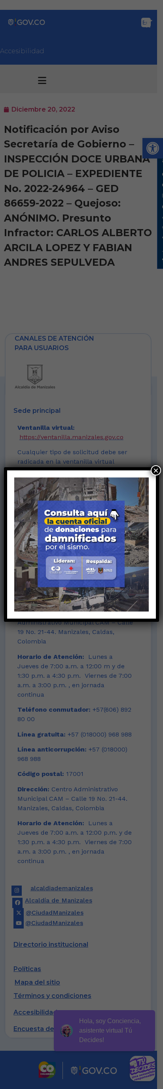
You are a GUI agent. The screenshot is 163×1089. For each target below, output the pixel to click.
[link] (81, 544)
